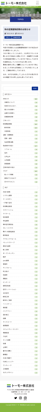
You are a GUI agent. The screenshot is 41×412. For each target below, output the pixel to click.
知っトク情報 (8, 174)
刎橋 (4, 343)
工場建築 (6, 369)
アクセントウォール (9, 239)
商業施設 (6, 333)
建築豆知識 (6, 286)
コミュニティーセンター (11, 329)
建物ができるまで (10, 178)
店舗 (4, 318)
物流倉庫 (6, 217)
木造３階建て (7, 358)
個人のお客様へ (9, 109)
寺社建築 (6, 221)
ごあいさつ (6, 120)
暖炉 (4, 257)
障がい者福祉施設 (9, 231)
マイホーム (6, 213)
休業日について (9, 102)
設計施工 (6, 315)
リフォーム (8, 149)
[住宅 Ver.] (25, 398)
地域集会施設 (7, 206)
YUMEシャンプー (8, 362)
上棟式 (5, 347)
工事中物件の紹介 (9, 167)
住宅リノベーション (9, 289)
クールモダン (7, 199)
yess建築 (6, 260)
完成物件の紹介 (8, 146)
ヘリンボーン (7, 304)
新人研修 (6, 250)
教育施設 (6, 235)
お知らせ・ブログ (12, 6)
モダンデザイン (8, 372)
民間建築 (7, 164)
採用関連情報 (7, 124)
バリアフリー (7, 311)
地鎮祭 (5, 275)
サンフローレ (7, 268)
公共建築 (7, 160)
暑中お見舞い (7, 351)
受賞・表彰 (8, 138)
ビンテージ (6, 282)
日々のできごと (9, 182)
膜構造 (5, 354)
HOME (3, 6)
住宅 (5, 153)
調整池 (5, 278)
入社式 (5, 336)
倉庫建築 (6, 325)
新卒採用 (7, 127)
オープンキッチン (9, 253)
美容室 (5, 307)
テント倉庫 (6, 340)
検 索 (34, 88)
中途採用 (7, 131)
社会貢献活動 (8, 142)
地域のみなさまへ (10, 106)
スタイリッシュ (8, 210)
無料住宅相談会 (8, 224)
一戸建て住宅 (7, 203)
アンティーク (7, 365)
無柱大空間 (6, 246)
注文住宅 (6, 293)
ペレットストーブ (9, 242)
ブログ (5, 171)
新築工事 (6, 297)
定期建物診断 (8, 117)
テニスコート (7, 322)
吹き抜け (6, 271)
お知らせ (6, 99)
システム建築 (7, 195)
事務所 (5, 264)
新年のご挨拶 (7, 300)
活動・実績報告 (8, 135)
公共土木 (7, 156)
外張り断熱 (6, 192)
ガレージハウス (8, 228)
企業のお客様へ (9, 113)
